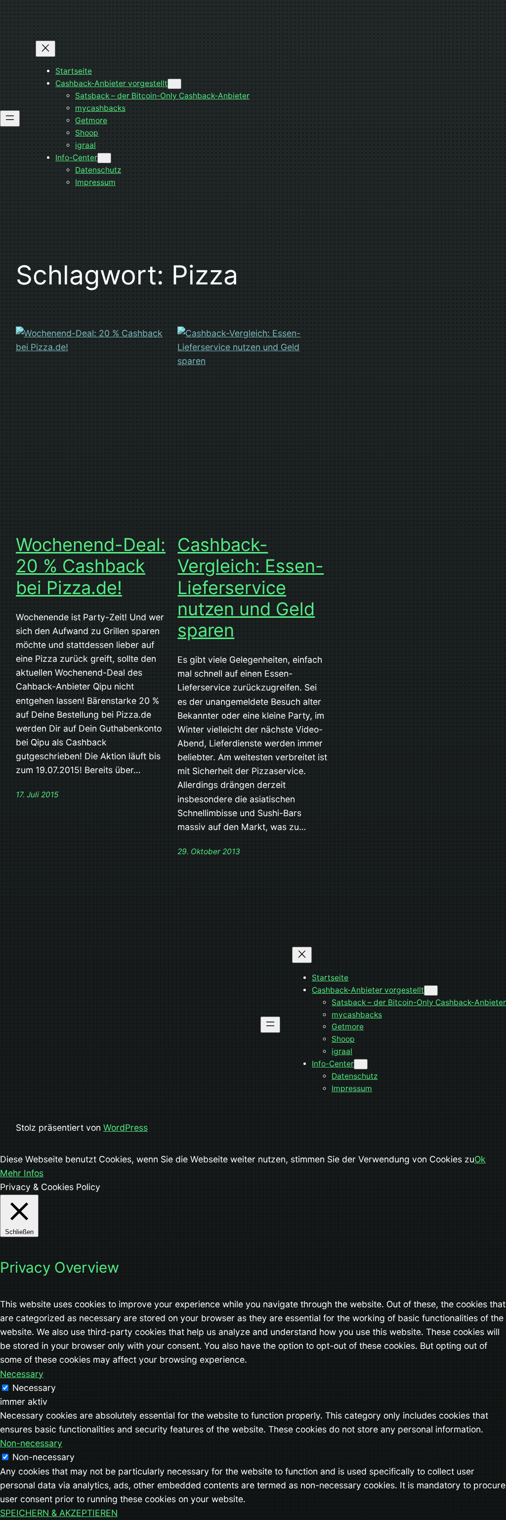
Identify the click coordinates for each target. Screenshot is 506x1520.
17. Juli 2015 (37, 794)
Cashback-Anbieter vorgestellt (111, 83)
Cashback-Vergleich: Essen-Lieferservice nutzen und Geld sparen (250, 587)
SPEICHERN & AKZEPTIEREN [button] (59, 1513)
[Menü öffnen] (10, 118)
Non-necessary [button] (31, 1443)
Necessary (34, 1387)
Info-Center (76, 157)
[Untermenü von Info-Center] (104, 158)
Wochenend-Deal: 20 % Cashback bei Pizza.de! (91, 566)
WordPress (125, 1127)
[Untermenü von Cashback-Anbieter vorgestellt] (174, 84)
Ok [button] (480, 1159)
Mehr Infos (21, 1173)
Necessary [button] (21, 1374)
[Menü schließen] (45, 49)
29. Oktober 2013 (208, 851)
